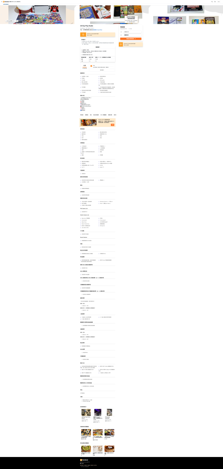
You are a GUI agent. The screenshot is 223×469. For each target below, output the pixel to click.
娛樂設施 (86, 114)
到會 (91, 114)
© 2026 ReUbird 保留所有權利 (85, 466)
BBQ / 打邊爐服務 (103, 114)
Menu (219, 1)
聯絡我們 (88, 465)
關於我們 (92, 465)
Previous (1, 14)
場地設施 (81, 114)
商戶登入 (95, 465)
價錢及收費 (110, 114)
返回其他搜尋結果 (5, 4)
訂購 (112, 124)
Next (221, 14)
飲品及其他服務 (96, 114)
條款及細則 (82, 465)
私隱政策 (85, 465)
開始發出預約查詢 (130, 38)
